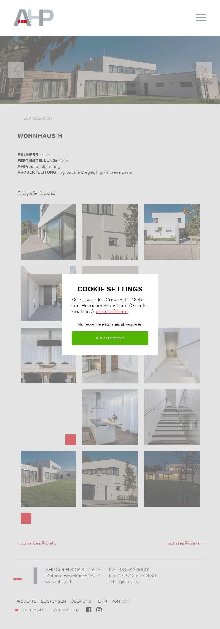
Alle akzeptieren (110, 338)
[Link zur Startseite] (40, 18)
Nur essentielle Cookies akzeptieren (110, 324)
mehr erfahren (112, 311)
